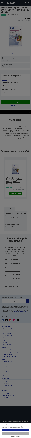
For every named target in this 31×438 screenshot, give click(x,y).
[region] (15, 430)
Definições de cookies (15, 436)
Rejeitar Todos (15, 433)
